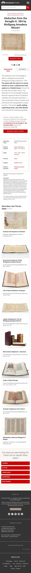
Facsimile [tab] (22, 69)
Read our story (15, 509)
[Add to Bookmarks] (12, 65)
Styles (4, 468)
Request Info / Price (15, 131)
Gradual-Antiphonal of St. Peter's (14, 409)
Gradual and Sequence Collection (14, 231)
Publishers (6, 481)
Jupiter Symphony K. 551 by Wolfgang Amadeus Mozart (12, 320)
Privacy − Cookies (15, 568)
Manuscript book (18, 147)
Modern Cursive (18, 162)
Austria (16, 154)
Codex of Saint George (10, 380)
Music (15, 158)
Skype (5, 566)
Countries (6, 477)
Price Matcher (6, 563)
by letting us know (11, 199)
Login (24, 566)
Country (9, 208)
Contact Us (25, 563)
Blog (11, 566)
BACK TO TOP (15, 557)
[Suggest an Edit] (19, 65)
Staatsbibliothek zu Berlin (17, 15)
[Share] (17, 65)
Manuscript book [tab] (8, 70)
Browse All (22, 561)
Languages (6, 472)
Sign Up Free (17, 566)
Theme (4, 208)
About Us (18, 563)
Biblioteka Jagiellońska (18, 13)
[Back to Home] (10, 2)
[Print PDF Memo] (14, 65)
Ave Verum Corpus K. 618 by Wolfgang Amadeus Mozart (12, 261)
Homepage (9, 561)
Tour (14, 563)
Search (16, 561)
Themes (5, 463)
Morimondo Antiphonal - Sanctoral (14, 352)
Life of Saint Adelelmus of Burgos (14, 290)
